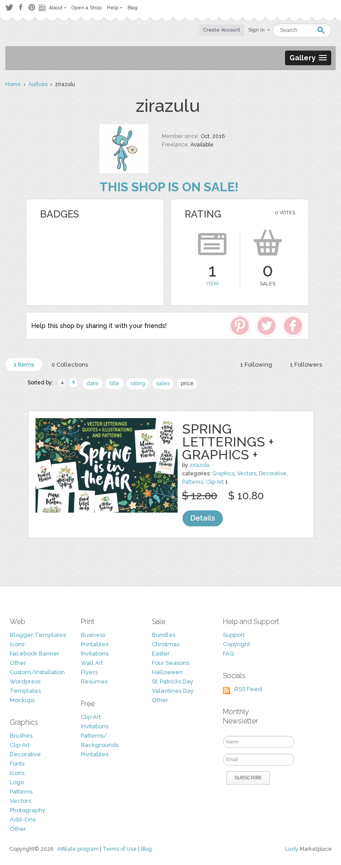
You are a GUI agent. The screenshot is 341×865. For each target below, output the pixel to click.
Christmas (165, 644)
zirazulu (200, 465)
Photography (27, 810)
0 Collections (70, 364)
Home (13, 84)
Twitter (9, 7)
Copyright (236, 644)
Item (212, 284)
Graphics (223, 473)
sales (163, 383)
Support (234, 635)
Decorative (272, 473)
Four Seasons (170, 663)
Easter (161, 653)
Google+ (43, 7)
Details (202, 518)
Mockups (22, 700)
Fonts (17, 763)
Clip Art (215, 482)
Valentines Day (173, 690)
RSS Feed (248, 689)
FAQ (228, 653)
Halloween (167, 672)
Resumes (94, 681)
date (93, 383)
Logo (17, 782)
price (187, 383)
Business (93, 635)
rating (138, 383)
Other (18, 663)
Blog (146, 849)
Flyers (89, 672)
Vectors (246, 473)
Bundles (163, 635)
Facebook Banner (34, 653)
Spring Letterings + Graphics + (228, 441)
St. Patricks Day (172, 681)
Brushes (21, 735)
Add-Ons (23, 819)
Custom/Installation (37, 672)
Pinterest (31, 7)
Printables (94, 644)
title (114, 383)
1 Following (256, 364)
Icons (17, 644)
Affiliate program (78, 849)
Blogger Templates (38, 635)
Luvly (291, 849)
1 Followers (306, 364)
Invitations (94, 653)
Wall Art (92, 663)
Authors (38, 84)
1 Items (24, 364)
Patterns (192, 482)
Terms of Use (120, 849)
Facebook (20, 7)
